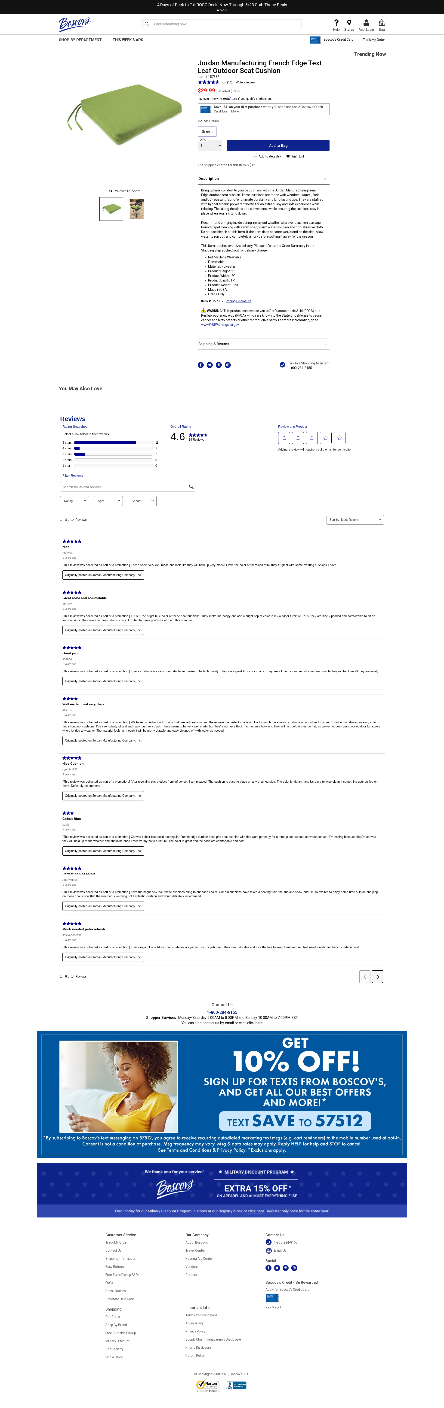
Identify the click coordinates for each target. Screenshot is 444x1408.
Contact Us (113, 1250)
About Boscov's (196, 1242)
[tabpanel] (222, 4)
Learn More (230, 111)
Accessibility (194, 1323)
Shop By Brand (116, 1325)
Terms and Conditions (201, 1315)
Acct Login (366, 29)
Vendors (191, 1267)
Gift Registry (114, 1349)
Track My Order (374, 40)
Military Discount (117, 1341)
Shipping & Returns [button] (213, 344)
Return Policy (195, 1355)
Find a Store (114, 1357)
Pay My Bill (273, 1307)
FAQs (109, 1283)
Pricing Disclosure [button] (238, 301)
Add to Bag (278, 145)
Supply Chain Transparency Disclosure (213, 1339)
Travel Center (195, 1250)
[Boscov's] (75, 24)
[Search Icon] (146, 24)
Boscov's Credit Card (339, 40)
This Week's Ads (128, 40)
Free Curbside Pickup (120, 1333)
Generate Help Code (120, 1299)
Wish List (297, 156)
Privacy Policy (195, 1331)
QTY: (203, 139)
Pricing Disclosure (198, 1347)
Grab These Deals (270, 4)
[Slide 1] (136, 209)
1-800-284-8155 (300, 368)
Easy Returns (115, 1267)
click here (255, 1023)
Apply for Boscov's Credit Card (287, 1289)
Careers (191, 1275)
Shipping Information (120, 1258)
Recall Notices (115, 1291)
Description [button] (208, 178)
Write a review (245, 82)
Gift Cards (112, 1317)
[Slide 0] (111, 209)
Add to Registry (270, 156)
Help (336, 29)
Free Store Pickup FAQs (122, 1275)
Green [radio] (207, 131)
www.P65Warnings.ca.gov (220, 325)
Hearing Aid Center (199, 1258)
